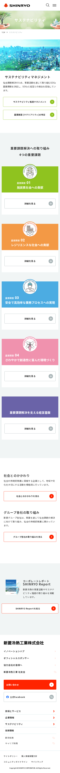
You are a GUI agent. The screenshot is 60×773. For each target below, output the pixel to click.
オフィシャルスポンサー (16, 658)
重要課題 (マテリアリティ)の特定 (29, 114)
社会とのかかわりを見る (27, 496)
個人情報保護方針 (29, 756)
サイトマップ (37, 761)
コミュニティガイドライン (16, 761)
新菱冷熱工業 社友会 (14, 671)
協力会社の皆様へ (13, 665)
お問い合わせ (12, 684)
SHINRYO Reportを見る (28, 608)
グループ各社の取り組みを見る (27, 536)
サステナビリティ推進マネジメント (29, 101)
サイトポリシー (11, 756)
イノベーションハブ (14, 651)
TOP (3, 32)
